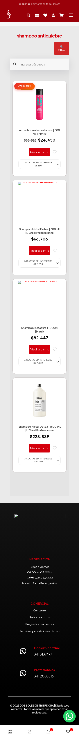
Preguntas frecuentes (39, 624)
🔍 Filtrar (62, 48)
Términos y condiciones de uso (39, 631)
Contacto (39, 610)
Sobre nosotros (39, 617)
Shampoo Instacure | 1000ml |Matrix (39, 329)
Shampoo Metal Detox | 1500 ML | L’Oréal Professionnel (39, 428)
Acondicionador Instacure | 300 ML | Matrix (39, 131)
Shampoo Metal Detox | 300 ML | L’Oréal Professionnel (39, 230)
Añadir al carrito (39, 152)
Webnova (16, 709)
